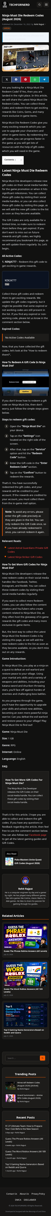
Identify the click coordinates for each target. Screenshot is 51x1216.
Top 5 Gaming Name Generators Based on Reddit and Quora (24, 1166)
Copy (7, 284)
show (18, 160)
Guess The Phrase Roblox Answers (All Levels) (25, 951)
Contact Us (11, 1193)
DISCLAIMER (30, 1199)
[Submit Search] (42, 1058)
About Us (24, 1193)
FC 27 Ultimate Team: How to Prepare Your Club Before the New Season (23, 1127)
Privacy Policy (38, 1193)
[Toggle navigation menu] (46, 4)
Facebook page (37, 834)
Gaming (7, 28)
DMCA (18, 1199)
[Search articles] (39, 4)
